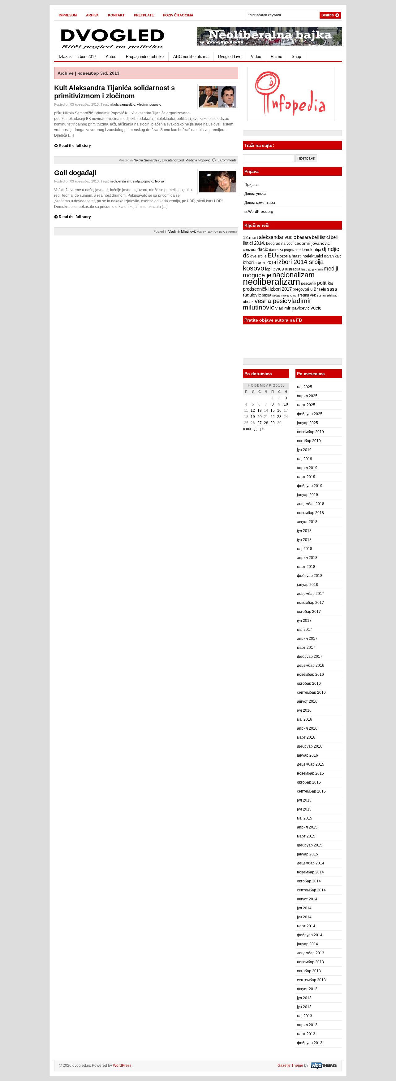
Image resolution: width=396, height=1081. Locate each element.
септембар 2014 (311, 890)
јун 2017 (304, 620)
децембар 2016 (310, 665)
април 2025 (307, 396)
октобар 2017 (309, 611)
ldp (267, 269)
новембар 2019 (310, 432)
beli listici (321, 237)
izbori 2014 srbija (300, 261)
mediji (331, 268)
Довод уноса (255, 193)
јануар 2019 (307, 495)
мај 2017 (304, 629)
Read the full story (75, 145)
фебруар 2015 (309, 845)
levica (277, 268)
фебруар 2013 (309, 1043)
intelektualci (312, 256)
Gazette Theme (290, 1065)
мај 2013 (304, 1016)
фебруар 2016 (309, 746)
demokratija (310, 250)
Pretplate (144, 15)
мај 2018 (304, 549)
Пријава (251, 184)
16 (279, 410)
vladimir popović (149, 104)
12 (253, 410)
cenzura (249, 250)
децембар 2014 (310, 863)
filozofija (284, 256)
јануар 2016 (307, 755)
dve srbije (258, 256)
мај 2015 (304, 818)
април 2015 (307, 827)
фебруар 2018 (309, 575)
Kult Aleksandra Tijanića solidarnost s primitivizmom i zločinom (114, 92)
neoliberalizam (120, 181)
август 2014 (307, 899)
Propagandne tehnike (145, 56)
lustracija (292, 269)
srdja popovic (143, 181)
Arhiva (92, 15)
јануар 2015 (307, 854)
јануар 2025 (307, 423)
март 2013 (306, 1034)
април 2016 (307, 728)
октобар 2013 (309, 971)
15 (272, 410)
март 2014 (306, 926)
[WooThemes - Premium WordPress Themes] (323, 1065)
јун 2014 (304, 917)
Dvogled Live (229, 56)
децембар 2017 (310, 593)
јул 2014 (304, 908)
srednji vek (307, 295)
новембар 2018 (310, 513)
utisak (248, 302)
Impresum (68, 15)
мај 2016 (304, 719)
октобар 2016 (309, 683)
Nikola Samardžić (147, 160)
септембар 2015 (311, 791)
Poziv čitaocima (178, 15)
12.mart (250, 237)
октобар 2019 (309, 441)
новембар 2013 (310, 962)
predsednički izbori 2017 (267, 289)
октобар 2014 (309, 881)
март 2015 (306, 836)
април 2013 (307, 1025)
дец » (259, 429)
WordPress (122, 1065)
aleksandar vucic (277, 237)
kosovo (253, 268)
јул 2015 (304, 800)
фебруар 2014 (309, 935)
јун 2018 (304, 540)
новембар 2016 (310, 674)
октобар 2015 (309, 782)
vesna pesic (271, 300)
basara (304, 237)
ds (246, 255)
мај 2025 (304, 387)
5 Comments (227, 160)
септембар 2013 (311, 980)
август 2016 (307, 701)
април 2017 (307, 638)
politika (325, 283)
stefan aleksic (327, 295)
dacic (262, 249)
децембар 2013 (310, 953)
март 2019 (306, 477)
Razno (276, 56)
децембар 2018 (310, 504)
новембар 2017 (310, 602)
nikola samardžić (122, 104)
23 (279, 417)
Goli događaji (75, 173)
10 (286, 404)
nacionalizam (293, 274)
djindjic (330, 249)
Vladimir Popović (198, 160)
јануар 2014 (307, 944)
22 (272, 417)
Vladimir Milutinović (182, 231)
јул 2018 (304, 531)
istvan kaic (333, 256)
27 (259, 423)
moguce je (257, 275)
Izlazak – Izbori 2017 (77, 56)
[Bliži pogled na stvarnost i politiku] (113, 49)
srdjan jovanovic (284, 295)
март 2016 (306, 737)
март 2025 (306, 405)
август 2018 (307, 522)
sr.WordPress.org (258, 211)
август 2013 (307, 989)
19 (253, 417)
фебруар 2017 (309, 656)
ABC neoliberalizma (191, 56)
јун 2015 (304, 809)
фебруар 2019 (309, 486)
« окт (247, 429)
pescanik (308, 283)
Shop (296, 56)
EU (272, 255)
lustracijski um (312, 269)
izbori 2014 (265, 262)
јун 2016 (304, 710)
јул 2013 (304, 998)
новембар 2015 (310, 773)
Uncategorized (173, 160)
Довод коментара (259, 202)
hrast (296, 256)
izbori (248, 262)
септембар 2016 (311, 692)
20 (259, 417)
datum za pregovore (284, 250)
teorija (159, 181)
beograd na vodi (280, 243)
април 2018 (307, 558)
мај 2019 (304, 459)
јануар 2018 (307, 584)
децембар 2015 (310, 764)
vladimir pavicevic (292, 307)
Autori (111, 56)
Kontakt (116, 15)
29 (272, 423)
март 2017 (306, 647)
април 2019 (307, 468)
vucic (316, 307)
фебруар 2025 (309, 414)
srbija (266, 295)
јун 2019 (304, 450)
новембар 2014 (310, 872)
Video (256, 56)
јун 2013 (304, 1007)
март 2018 (306, 567)
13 (259, 410)
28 (266, 423)
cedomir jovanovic (312, 243)
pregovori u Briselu (309, 289)
